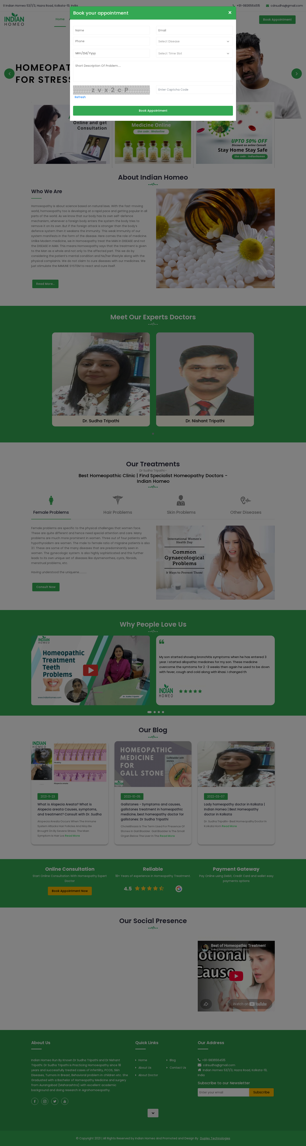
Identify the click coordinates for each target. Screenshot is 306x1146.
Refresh (80, 97)
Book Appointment (153, 111)
